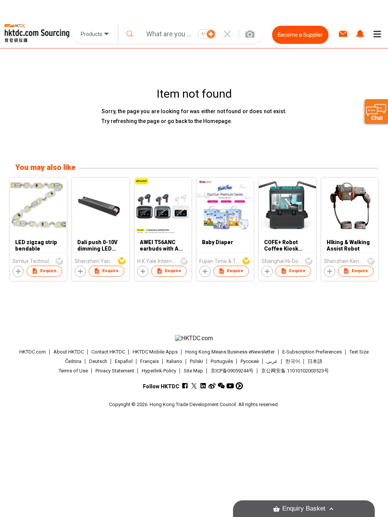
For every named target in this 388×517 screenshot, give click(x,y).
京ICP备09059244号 (232, 371)
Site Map (193, 371)
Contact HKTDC (108, 352)
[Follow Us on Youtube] (230, 385)
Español (124, 361)
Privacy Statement (114, 371)
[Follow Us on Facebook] (184, 385)
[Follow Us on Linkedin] (203, 385)
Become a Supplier (300, 35)
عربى (272, 361)
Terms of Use (73, 371)
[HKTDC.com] (194, 338)
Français (149, 361)
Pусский (250, 361)
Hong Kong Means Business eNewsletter (230, 352)
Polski (196, 361)
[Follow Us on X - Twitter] (193, 385)
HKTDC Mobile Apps (155, 352)
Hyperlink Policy (159, 371)
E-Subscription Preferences (312, 352)
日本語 (315, 361)
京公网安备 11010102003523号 (295, 371)
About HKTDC (68, 352)
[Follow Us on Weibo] (212, 385)
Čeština (73, 361)
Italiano (174, 361)
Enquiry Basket (303, 508)
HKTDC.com (32, 352)
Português (222, 361)
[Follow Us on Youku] (239, 385)
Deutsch (98, 361)
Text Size (359, 352)
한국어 (292, 361)
